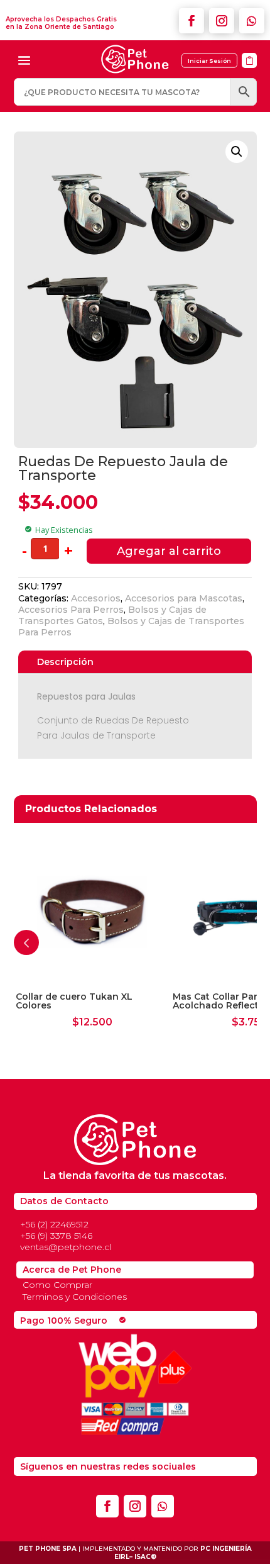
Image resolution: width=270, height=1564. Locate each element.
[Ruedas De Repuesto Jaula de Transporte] (249, 72)
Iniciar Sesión (209, 60)
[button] (236, 151)
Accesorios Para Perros (71, 609)
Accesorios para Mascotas (183, 598)
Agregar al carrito (169, 551)
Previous (26, 942)
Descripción (65, 661)
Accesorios (96, 598)
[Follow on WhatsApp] (251, 20)
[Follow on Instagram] (221, 20)
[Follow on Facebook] (191, 20)
